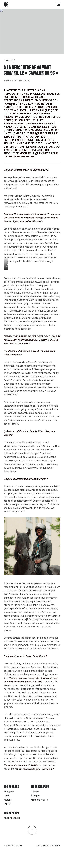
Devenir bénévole (12, 818)
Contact (35, 791)
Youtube (8, 800)
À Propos (35, 796)
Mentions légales (39, 800)
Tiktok (6, 796)
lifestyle (9, 60)
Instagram (9, 791)
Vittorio (56, 845)
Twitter (7, 804)
